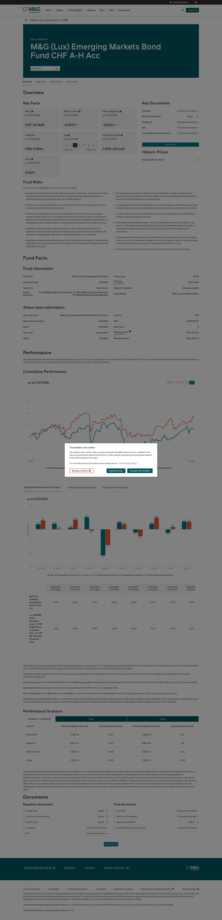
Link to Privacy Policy (128, 463)
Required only (116, 470)
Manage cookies (80, 470)
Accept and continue (140, 470)
